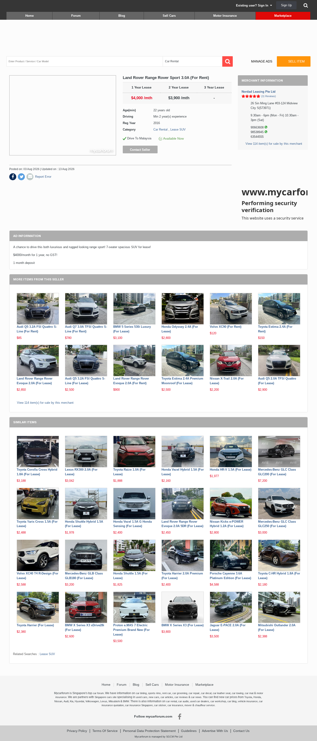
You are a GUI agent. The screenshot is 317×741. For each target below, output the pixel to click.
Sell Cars (169, 15)
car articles (167, 697)
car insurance (175, 705)
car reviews (181, 697)
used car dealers (199, 701)
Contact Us (241, 731)
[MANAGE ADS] (257, 57)
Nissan (58, 701)
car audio (183, 701)
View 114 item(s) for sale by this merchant (274, 143)
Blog (121, 15)
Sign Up (286, 5)
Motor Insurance (225, 15)
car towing (237, 693)
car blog (231, 701)
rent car (166, 693)
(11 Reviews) (268, 96)
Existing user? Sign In (253, 5)
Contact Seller (140, 149)
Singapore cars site (105, 697)
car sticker (160, 705)
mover (188, 705)
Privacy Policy (77, 731)
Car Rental (160, 129)
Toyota (248, 697)
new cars (154, 697)
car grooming (179, 693)
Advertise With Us (215, 731)
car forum (98, 693)
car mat (249, 693)
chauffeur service (205, 705)
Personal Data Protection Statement (149, 731)
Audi (66, 701)
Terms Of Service (105, 731)
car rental (171, 701)
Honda (257, 697)
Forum (76, 15)
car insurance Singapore (139, 705)
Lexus (103, 701)
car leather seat (221, 693)
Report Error (43, 176)
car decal (206, 693)
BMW (126, 701)
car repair (194, 693)
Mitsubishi (114, 701)
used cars (141, 697)
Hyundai (79, 701)
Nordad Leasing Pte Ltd (258, 91)
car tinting (141, 693)
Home (29, 15)
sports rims (154, 693)
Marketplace (282, 15)
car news (196, 697)
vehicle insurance (248, 701)
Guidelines (189, 731)
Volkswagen (92, 701)
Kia (71, 701)
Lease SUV (178, 129)
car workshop (218, 701)
